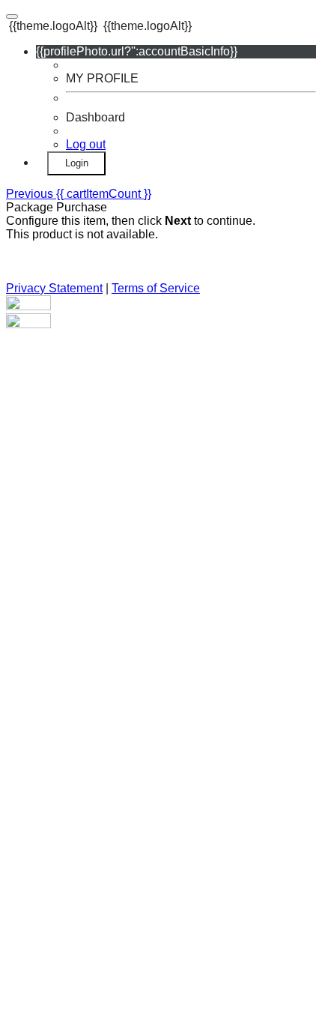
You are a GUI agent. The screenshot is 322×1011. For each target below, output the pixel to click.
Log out (86, 144)
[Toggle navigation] (12, 16)
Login (76, 163)
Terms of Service (156, 288)
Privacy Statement (54, 288)
